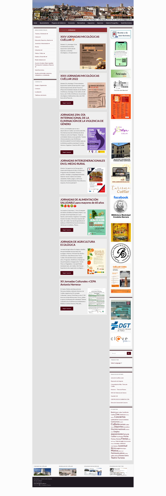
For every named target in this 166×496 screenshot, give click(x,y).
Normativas (81, 23)
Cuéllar (127, 424)
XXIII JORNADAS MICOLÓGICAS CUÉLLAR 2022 (79, 77)
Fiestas (37, 46)
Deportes (118, 426)
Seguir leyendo (67, 103)
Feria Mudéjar (119, 436)
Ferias (126, 436)
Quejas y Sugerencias (41, 85)
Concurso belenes (123, 419)
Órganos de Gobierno (59, 23)
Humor (112, 443)
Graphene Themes (46, 485)
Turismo (121, 458)
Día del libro (126, 427)
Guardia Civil (114, 396)
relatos (126, 453)
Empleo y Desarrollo (40, 56)
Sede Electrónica (126, 23)
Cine (117, 414)
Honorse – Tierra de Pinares (118, 389)
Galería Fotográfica (112, 23)
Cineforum (122, 414)
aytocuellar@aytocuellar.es (40, 483)
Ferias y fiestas (116, 439)
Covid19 (121, 422)
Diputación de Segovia (117, 381)
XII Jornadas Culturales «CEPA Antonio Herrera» (78, 283)
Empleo (116, 432)
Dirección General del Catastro (119, 402)
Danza (112, 427)
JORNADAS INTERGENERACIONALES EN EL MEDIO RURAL (82, 162)
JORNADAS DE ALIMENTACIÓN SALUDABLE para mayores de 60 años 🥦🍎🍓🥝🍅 (82, 202)
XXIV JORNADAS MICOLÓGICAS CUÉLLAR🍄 (79, 38)
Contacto (37, 88)
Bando (113, 412)
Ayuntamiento (44, 23)
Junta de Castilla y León (117, 378)
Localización (38, 92)
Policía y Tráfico (39, 53)
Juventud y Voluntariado (41, 43)
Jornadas (116, 443)
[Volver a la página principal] (83, 10)
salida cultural (115, 455)
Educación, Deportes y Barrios (43, 40)
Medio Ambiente (39, 60)
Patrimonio (115, 453)
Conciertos (119, 416)
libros (113, 448)
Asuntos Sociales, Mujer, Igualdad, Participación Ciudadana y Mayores (44, 64)
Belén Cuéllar (118, 412)
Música (114, 450)
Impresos (100, 23)
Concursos (115, 422)
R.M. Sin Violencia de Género (118, 392)
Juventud (122, 445)
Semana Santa (124, 455)
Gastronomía (127, 441)
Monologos (123, 448)
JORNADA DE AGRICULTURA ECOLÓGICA (77, 243)
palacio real (120, 451)
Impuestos (91, 23)
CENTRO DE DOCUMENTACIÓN (120, 399)
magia (118, 448)
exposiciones (117, 434)
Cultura (37, 37)
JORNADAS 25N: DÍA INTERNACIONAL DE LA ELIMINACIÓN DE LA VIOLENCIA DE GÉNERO (82, 119)
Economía (71, 23)
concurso (114, 419)
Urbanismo (38, 50)
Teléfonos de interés (40, 95)
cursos (122, 424)
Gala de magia (119, 441)
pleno (122, 453)
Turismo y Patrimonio (41, 33)
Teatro (114, 457)
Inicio (35, 23)
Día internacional (118, 429)
